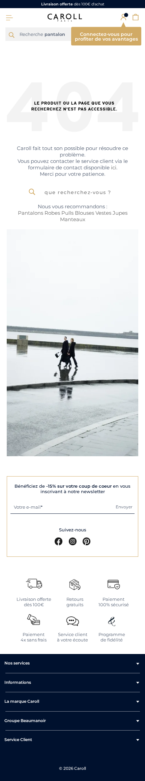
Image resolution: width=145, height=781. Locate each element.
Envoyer (124, 506)
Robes (52, 213)
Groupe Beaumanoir (25, 720)
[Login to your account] (123, 17)
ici (113, 167)
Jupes (120, 213)
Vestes (103, 213)
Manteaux (72, 219)
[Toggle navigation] (9, 17)
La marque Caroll (21, 701)
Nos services (17, 663)
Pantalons (30, 213)
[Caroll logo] (65, 17)
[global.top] (138, 652)
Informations (17, 682)
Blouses (84, 213)
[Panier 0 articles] (135, 17)
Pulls (67, 213)
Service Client (18, 739)
